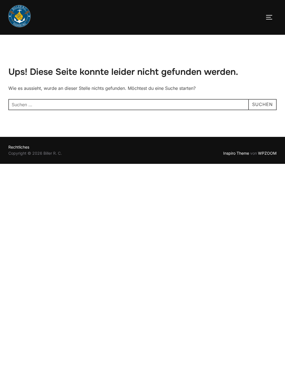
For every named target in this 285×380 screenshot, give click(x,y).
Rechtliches (18, 147)
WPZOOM (267, 153)
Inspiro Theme (236, 153)
